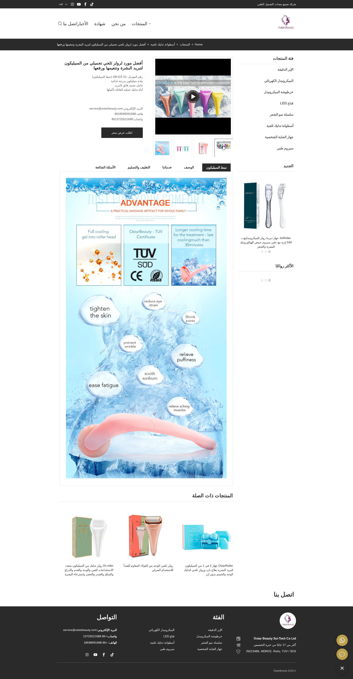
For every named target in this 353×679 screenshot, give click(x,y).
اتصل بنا (70, 23)
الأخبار (82, 23)
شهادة (99, 23)
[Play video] (193, 96)
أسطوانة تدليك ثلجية (163, 44)
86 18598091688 (95, 642)
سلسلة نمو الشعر (211, 642)
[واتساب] (342, 640)
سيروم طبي (167, 649)
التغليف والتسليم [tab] (139, 167)
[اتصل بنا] (342, 654)
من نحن (119, 23)
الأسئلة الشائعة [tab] (105, 167)
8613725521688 (122, 119)
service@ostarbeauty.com (106, 108)
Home (199, 44)
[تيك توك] (92, 4)
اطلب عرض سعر (122, 132)
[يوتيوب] (79, 4)
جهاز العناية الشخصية (209, 649)
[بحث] (60, 23)
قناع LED (168, 636)
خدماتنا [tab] (167, 167)
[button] (269, 251)
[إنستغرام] (72, 4)
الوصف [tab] (189, 167)
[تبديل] (342, 668)
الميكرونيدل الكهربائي (161, 630)
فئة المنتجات (283, 58)
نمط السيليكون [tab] (216, 167)
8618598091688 (125, 113)
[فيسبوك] (85, 4)
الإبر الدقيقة (215, 630)
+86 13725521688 (100, 636)
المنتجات (139, 23)
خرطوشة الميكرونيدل (209, 636)
